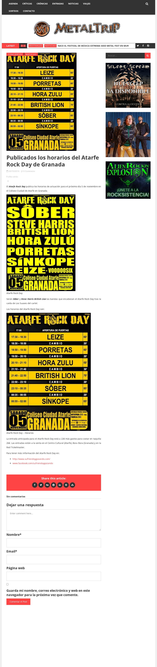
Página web (15, 568)
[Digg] (47, 484)
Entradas (58, 3)
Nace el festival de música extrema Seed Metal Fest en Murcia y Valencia (102, 45)
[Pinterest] (66, 484)
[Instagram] (148, 45)
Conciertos (15, 54)
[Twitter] (137, 45)
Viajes (86, 3)
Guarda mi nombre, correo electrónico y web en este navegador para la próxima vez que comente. (48, 592)
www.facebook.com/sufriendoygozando (33, 463)
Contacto (29, 11)
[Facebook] (143, 45)
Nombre (13, 534)
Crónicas (42, 3)
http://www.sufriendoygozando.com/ (31, 458)
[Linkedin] (60, 484)
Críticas (27, 3)
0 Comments (29, 171)
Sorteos (13, 11)
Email (11, 551)
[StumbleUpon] (72, 484)
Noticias (73, 3)
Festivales (35, 45)
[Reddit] (53, 484)
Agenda (13, 3)
